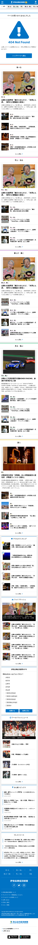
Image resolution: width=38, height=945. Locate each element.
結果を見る (25, 710)
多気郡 (8, 687)
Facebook (14, 885)
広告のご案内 (6, 902)
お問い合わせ (6, 900)
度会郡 (8, 690)
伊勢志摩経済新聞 (18, 2)
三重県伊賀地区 (11, 699)
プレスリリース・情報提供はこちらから (13, 895)
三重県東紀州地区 (11, 702)
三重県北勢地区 (11, 693)
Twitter (19, 885)
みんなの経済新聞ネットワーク (19, 922)
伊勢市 (8, 677)
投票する (12, 710)
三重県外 (8, 705)
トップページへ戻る (19, 56)
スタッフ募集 (6, 905)
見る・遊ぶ (16, 6)
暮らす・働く (28, 6)
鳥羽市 (8, 680)
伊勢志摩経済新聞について (9, 892)
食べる (9, 6)
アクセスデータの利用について (10, 897)
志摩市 (8, 684)
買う (22, 6)
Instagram (24, 885)
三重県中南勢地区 (11, 696)
